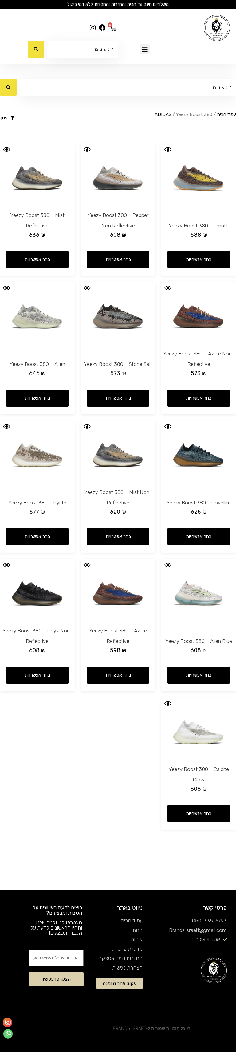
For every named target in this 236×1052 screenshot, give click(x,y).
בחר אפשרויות (198, 259)
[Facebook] (102, 28)
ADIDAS (163, 114)
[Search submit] (36, 49)
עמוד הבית (226, 114)
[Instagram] (92, 28)
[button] (145, 49)
